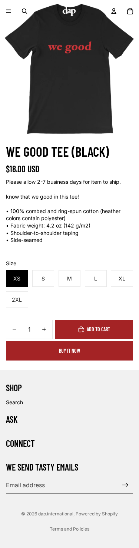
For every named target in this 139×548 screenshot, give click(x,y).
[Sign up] (125, 485)
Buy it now (69, 351)
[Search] (24, 11)
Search (14, 402)
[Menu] (8, 11)
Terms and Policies (69, 529)
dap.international (55, 514)
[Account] (114, 11)
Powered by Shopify (97, 514)
